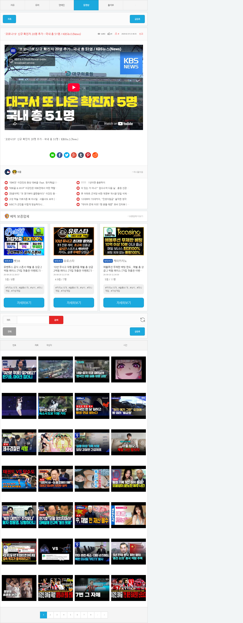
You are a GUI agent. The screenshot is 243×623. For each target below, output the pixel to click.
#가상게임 (15, 291)
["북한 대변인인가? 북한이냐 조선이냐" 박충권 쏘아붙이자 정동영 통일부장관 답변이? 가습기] (19, 515)
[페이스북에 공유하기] (59, 155)
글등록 (137, 19)
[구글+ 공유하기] (74, 155)
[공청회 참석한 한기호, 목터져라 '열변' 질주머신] (19, 369)
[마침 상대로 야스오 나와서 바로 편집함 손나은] (55, 551)
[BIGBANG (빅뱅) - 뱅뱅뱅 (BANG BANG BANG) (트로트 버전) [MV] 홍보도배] (19, 588)
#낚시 (32, 287)
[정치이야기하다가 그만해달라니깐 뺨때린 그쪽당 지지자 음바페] (128, 406)
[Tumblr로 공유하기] (81, 155)
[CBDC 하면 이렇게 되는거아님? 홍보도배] (92, 515)
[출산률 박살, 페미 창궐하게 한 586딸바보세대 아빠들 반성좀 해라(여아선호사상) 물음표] (128, 442)
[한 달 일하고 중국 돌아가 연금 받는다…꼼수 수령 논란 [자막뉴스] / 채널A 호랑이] (92, 406)
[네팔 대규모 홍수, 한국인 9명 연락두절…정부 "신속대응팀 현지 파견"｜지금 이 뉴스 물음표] (92, 369)
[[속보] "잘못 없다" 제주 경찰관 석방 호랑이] (19, 442)
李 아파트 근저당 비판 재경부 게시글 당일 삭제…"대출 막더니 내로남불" (106, 193)
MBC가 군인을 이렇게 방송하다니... (26, 204)
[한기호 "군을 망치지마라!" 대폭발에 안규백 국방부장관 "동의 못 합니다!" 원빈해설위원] (55, 515)
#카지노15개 (11, 287)
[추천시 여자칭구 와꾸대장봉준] (19, 406)
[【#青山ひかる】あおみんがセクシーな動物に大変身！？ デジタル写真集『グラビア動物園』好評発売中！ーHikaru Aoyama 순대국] (92, 478)
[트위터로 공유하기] (67, 155)
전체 (9, 331)
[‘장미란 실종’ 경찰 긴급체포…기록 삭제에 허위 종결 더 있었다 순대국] (92, 442)
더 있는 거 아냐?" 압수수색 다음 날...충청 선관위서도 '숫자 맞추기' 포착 (106, 188)
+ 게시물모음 (137, 172)
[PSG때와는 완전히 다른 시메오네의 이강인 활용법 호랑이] (92, 588)
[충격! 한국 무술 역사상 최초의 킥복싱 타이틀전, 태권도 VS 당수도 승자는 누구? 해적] (19, 478)
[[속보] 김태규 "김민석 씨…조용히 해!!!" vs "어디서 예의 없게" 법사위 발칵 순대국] (55, 478)
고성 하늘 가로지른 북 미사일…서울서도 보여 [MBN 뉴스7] (34, 199)
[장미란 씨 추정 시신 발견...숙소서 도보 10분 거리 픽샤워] (55, 406)
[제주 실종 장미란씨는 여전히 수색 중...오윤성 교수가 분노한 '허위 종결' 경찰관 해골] (128, 478)
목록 (9, 19)
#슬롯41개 (23, 287)
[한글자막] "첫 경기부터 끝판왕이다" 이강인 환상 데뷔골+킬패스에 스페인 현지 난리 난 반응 (34, 193)
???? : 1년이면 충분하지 (93, 182)
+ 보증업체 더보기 (135, 216)
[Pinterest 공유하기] (88, 155)
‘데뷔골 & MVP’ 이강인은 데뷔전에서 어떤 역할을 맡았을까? (34, 188)
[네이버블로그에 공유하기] (52, 155)
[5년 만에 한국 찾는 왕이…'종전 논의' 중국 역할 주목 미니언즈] (128, 551)
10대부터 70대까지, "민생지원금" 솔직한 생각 (103, 199)
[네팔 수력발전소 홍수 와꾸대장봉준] (55, 369)
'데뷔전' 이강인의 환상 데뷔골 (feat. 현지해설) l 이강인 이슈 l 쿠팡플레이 (34, 182)
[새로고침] (143, 320)
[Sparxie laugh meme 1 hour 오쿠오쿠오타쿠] (128, 369)
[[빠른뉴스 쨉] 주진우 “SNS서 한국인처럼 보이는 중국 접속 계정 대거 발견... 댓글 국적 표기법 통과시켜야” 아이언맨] (19, 551)
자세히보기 (24, 302)
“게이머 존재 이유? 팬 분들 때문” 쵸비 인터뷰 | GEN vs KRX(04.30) (106, 204)
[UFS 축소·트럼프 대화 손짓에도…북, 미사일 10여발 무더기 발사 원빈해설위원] (92, 551)
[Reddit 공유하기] (95, 155)
